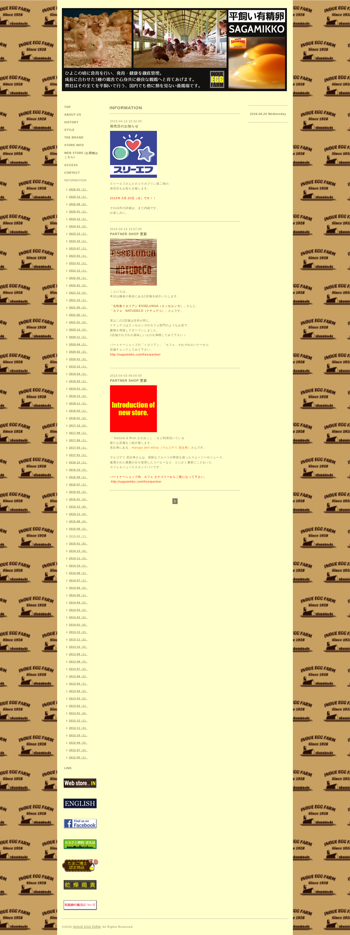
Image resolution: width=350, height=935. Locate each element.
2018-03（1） (78, 410)
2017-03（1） (78, 447)
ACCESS (71, 165)
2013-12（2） (78, 632)
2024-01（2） (78, 226)
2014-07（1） (78, 580)
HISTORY (71, 122)
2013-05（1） (78, 683)
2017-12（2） (78, 425)
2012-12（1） (78, 720)
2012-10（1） (78, 735)
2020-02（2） (78, 351)
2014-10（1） (78, 565)
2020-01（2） (78, 359)
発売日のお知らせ (124, 126)
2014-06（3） (78, 587)
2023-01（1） (78, 263)
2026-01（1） (78, 189)
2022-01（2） (78, 285)
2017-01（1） (78, 455)
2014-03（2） (78, 609)
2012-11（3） (78, 728)
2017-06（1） (78, 440)
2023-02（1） (78, 255)
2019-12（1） (78, 366)
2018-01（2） (78, 418)
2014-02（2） (78, 617)
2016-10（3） (78, 469)
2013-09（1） (78, 654)
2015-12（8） (78, 506)
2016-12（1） (78, 462)
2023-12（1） (78, 233)
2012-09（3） (78, 742)
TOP (67, 107)
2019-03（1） (78, 381)
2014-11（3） (78, 558)
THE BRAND (74, 137)
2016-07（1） (78, 484)
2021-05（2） (78, 307)
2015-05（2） (78, 528)
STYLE (69, 130)
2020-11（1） (78, 337)
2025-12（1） (78, 196)
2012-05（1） (78, 757)
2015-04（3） (78, 536)
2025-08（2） (78, 204)
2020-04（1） (78, 344)
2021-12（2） (78, 292)
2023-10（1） (78, 241)
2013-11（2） (78, 639)
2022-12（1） (78, 270)
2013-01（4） (78, 713)
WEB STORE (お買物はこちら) (81, 155)
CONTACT (72, 172)
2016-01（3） (78, 499)
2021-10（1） (78, 300)
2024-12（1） (78, 219)
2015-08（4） (78, 521)
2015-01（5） (78, 543)
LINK (68, 768)
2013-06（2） (78, 676)
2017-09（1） (78, 432)
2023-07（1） (78, 248)
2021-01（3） (78, 322)
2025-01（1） (78, 211)
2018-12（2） (78, 396)
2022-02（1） (78, 278)
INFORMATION (75, 180)
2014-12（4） (78, 550)
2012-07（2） (78, 750)
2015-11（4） (78, 514)
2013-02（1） (78, 705)
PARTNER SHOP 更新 (128, 234)
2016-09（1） (78, 477)
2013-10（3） (78, 646)
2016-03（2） (78, 491)
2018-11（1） (78, 403)
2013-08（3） (78, 661)
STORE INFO (74, 145)
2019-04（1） (78, 373)
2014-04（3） (78, 602)
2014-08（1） (78, 573)
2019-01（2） (78, 388)
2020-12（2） (78, 329)
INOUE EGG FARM (87, 927)
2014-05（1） (78, 595)
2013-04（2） (78, 691)
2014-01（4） (78, 624)
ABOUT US (72, 114)
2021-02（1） (78, 314)
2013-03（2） (78, 698)
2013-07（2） (78, 669)
